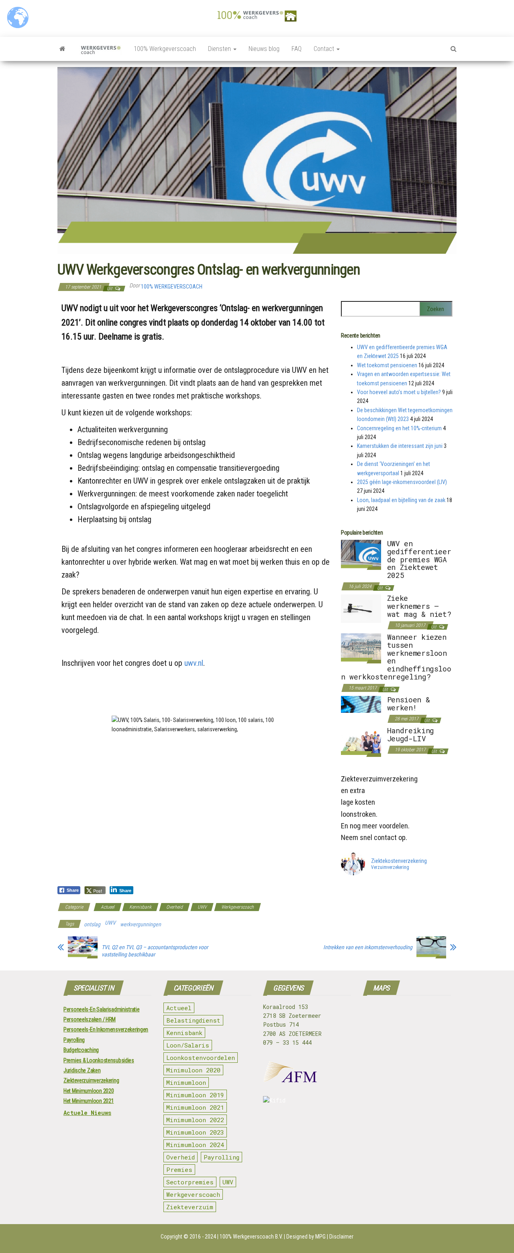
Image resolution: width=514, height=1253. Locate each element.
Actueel (107, 907)
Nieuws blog (264, 49)
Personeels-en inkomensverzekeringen (105, 1029)
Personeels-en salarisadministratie (101, 1009)
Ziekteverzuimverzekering (91, 1080)
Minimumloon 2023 (195, 1132)
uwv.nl (193, 663)
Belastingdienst (193, 1020)
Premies (179, 1170)
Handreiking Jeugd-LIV (410, 734)
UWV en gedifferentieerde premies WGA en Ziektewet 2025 (419, 559)
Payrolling (74, 1040)
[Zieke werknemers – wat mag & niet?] (361, 608)
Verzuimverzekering (390, 867)
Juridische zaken (82, 1070)
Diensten (220, 49)
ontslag (92, 924)
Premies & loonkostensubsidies (98, 1060)
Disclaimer (341, 1236)
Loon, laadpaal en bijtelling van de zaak (401, 500)
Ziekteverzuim (189, 1207)
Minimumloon (186, 1082)
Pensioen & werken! (408, 703)
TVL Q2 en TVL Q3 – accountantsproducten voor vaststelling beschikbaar (155, 951)
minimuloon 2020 (193, 1070)
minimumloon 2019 (195, 1095)
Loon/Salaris (187, 1045)
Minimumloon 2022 (195, 1120)
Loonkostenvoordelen (200, 1058)
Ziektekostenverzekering (399, 861)
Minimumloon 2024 (195, 1145)
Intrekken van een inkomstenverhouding (367, 947)
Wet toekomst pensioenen (387, 365)
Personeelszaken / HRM (89, 1019)
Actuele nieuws (87, 1113)
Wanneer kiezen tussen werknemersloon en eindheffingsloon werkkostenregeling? (396, 656)
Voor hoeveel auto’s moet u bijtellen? (399, 392)
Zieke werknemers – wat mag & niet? (419, 606)
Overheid (174, 907)
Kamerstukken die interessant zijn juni (400, 446)
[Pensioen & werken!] (361, 704)
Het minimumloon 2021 (88, 1101)
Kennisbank (140, 907)
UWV (202, 907)
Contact (325, 49)
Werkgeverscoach (237, 907)
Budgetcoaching (81, 1050)
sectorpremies (190, 1182)
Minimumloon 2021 (195, 1107)
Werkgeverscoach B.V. (258, 1236)
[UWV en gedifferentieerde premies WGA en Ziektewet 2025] (361, 554)
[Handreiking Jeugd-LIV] (361, 741)
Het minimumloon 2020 (88, 1091)
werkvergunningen (140, 924)
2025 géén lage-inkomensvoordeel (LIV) (402, 482)
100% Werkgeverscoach (165, 49)
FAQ (297, 49)
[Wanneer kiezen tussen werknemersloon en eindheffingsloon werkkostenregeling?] (361, 648)
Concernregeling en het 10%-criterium (399, 428)
